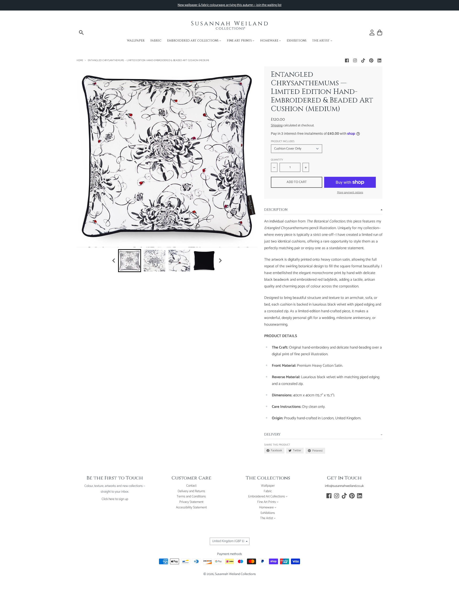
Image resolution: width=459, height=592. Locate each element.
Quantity (277, 160)
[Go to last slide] (113, 260)
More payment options (350, 192)
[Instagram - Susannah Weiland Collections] (355, 60)
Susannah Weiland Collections (235, 574)
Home (79, 60)
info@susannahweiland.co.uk (344, 486)
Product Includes (283, 142)
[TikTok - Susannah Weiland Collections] (363, 60)
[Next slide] (220, 260)
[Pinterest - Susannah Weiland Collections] (371, 60)
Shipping (277, 125)
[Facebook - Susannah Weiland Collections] (347, 60)
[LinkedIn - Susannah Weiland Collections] (379, 60)
